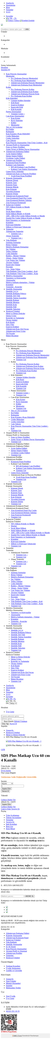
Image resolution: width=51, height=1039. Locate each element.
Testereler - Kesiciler (14, 287)
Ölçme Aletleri (11, 320)
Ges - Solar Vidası (13, 269)
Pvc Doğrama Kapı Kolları (21, 96)
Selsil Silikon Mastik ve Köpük (18, 214)
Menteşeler (10, 76)
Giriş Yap (5, 724)
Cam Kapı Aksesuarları (15, 116)
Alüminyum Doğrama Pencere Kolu (25, 94)
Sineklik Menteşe (12, 302)
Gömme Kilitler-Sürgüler (20, 100)
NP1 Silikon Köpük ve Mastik (18, 207)
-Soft (14, 1036)
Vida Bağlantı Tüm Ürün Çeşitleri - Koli (22, 271)
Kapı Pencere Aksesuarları (16, 74)
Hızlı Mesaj (10, 829)
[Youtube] (7, 910)
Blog (8, 7)
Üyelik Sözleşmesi (13, 968)
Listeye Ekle (6, 809)
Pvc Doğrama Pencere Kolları (22, 89)
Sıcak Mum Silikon (13, 211)
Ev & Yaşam (11, 947)
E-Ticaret (19, 1036)
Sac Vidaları (10, 249)
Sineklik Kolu (11, 305)
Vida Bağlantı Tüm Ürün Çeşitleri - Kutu (22, 274)
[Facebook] (7, 907)
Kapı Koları (15, 118)
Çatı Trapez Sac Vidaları (15, 260)
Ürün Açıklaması (12, 815)
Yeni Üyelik (10, 996)
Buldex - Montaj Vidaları (16, 256)
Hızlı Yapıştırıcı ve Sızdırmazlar (18, 220)
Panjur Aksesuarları (13, 112)
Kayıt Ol (13, 724)
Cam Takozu (11, 140)
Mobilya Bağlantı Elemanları (17, 247)
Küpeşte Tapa (11, 183)
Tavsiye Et (15, 809)
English (31, 20)
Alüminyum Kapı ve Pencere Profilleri (21, 174)
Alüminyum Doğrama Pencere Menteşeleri (27, 83)
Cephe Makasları (12, 136)
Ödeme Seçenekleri (13, 818)
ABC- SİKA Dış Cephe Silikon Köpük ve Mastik (25, 216)
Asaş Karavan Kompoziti (16, 203)
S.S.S (8, 12)
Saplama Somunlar (13, 242)
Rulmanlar (10, 132)
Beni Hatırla (9, 721)
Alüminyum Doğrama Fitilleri (17, 151)
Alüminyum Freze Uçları (16, 331)
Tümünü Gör (21, 360)
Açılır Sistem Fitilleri (14, 154)
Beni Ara (9, 826)
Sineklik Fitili (11, 307)
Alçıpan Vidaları (12, 262)
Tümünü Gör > (17, 234)
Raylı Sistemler (17, 120)
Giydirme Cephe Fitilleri (15, 158)
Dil (7, 703)
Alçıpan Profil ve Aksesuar (16, 951)
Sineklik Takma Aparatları (16, 298)
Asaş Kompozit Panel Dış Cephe (19, 198)
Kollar (8, 87)
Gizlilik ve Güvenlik (14, 970)
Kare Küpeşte (11, 189)
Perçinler (9, 267)
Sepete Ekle (6, 789)
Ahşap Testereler (12, 236)
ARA (27, 29)
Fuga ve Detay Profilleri (15, 147)
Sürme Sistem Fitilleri (14, 156)
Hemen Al (5, 791)
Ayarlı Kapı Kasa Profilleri (21, 176)
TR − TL (13, 18)
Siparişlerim (10, 5)
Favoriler (9, 16)
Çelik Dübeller (11, 254)
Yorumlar (9, 10)
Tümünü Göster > (18, 114)
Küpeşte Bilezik (12, 187)
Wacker (9, 209)
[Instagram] (7, 912)
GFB (3, 749)
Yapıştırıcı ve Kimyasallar (16, 278)
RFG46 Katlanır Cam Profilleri (23, 167)
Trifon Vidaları (11, 251)
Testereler (9, 229)
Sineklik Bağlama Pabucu (16, 293)
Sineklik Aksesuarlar (14, 289)
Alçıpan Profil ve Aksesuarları (17, 145)
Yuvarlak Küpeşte (13, 191)
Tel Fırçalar (10, 333)
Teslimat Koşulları (13, 966)
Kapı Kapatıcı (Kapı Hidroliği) (18, 134)
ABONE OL (29, 896)
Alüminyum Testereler (14, 231)
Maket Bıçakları (12, 336)
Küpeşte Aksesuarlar (14, 178)
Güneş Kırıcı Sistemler (15, 171)
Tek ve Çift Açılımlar (14, 127)
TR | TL (12, 699)
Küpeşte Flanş (11, 185)
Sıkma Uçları (11, 316)
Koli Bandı (10, 322)
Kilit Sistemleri (12, 98)
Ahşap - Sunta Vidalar (14, 258)
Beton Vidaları (11, 245)
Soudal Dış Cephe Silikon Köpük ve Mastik (23, 218)
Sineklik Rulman (12, 300)
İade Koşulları (11, 824)
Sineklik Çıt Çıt (12, 291)
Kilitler (13, 123)
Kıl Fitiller (10, 129)
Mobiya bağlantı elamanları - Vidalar (20, 282)
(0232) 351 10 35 (13, 1011)
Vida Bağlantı (11, 240)
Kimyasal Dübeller (13, 225)
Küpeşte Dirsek (12, 180)
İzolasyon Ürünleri (13, 205)
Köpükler (9, 222)
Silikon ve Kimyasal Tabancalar (18, 227)
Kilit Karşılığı (16, 109)
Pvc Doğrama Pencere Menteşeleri (24, 78)
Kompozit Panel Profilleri (16, 163)
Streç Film (10, 325)
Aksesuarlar (10, 280)
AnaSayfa (10, 3)
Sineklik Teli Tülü (13, 296)
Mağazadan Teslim (13, 988)
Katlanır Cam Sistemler (15, 165)
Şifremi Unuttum (20, 721)
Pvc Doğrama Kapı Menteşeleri (23, 80)
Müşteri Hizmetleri (13, 983)
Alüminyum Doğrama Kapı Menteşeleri (26, 85)
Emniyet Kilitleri (17, 105)
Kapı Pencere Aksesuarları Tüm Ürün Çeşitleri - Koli (26, 143)
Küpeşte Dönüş (12, 194)
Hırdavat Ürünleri (13, 311)
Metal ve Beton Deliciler (15, 313)
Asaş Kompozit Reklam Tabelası (19, 200)
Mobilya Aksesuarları (14, 276)
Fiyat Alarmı (6, 771)
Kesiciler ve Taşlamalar (15, 318)
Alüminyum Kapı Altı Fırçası (17, 329)
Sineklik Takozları (13, 309)
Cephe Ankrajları (12, 138)
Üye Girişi (10, 712)
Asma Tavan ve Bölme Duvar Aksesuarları (22, 149)
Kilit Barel (15, 103)
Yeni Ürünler (11, 981)
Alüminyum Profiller (14, 160)
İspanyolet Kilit (17, 107)
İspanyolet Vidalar (13, 265)
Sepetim (9, 986)
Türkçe (16, 20)
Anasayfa (9, 730)
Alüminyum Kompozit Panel (17, 196)
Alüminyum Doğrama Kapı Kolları (24, 92)
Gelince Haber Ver (8, 800)
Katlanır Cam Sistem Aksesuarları (24, 169)
